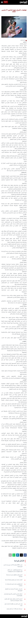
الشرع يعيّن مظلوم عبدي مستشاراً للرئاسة (14, 575)
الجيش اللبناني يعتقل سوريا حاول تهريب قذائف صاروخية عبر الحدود (13, 600)
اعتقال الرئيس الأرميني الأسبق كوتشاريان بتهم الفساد (13, 595)
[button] (1, 2)
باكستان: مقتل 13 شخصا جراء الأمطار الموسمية (13, 590)
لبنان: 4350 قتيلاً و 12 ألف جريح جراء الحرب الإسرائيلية (12, 566)
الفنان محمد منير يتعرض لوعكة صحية (13, 580)
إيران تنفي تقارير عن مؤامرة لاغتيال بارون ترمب (13, 605)
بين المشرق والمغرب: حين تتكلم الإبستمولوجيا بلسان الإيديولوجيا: (15, 571)
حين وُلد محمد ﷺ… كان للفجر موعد (14, 609)
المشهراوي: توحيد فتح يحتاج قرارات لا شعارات (13, 585)
